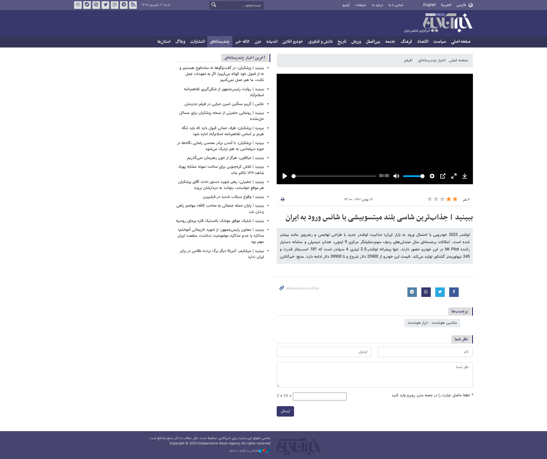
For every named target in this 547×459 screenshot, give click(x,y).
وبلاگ (180, 41)
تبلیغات (360, 5)
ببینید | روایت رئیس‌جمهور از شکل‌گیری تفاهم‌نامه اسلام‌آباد (224, 92)
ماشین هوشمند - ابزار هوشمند (432, 323)
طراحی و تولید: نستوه (244, 450)
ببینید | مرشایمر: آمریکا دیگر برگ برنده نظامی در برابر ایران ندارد (222, 254)
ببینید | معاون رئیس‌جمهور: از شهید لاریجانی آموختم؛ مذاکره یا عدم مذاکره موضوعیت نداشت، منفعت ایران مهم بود (221, 236)
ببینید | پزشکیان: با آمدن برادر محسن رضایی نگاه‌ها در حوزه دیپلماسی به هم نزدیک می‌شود (220, 146)
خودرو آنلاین (292, 41)
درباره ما (377, 5)
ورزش (356, 41)
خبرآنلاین (438, 23)
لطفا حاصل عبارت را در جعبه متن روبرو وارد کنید (432, 396)
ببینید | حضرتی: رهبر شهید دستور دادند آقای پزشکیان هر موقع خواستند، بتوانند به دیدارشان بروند (221, 185)
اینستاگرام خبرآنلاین (114, 5)
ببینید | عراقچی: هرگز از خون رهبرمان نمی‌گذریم (225, 158)
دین (258, 41)
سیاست (439, 41)
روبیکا (78, 5)
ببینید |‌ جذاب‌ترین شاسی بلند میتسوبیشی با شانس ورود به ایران (379, 217)
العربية (446, 5)
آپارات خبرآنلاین (96, 5)
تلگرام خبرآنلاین (124, 5)
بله (87, 5)
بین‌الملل (373, 41)
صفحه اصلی (460, 41)
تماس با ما (395, 5)
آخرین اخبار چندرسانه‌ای (244, 57)
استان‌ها (163, 41)
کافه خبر (242, 41)
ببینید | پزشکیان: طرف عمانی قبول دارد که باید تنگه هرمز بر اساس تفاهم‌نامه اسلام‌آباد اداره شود (223, 131)
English (429, 5)
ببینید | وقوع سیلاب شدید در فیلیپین (233, 197)
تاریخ (342, 41)
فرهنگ (406, 41)
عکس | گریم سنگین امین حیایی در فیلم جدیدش (224, 104)
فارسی (461, 5)
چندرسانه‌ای (220, 41)
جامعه (390, 41)
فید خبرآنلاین (133, 5)
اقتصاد (422, 41)
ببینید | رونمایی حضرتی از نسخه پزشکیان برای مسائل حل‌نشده (221, 116)
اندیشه (271, 41)
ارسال (285, 411)
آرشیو (346, 5)
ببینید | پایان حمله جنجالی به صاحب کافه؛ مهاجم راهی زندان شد (220, 209)
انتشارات (197, 41)
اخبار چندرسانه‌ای (431, 60)
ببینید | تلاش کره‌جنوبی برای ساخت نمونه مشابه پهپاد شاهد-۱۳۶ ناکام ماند (221, 170)
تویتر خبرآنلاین (105, 5)
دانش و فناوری (320, 41)
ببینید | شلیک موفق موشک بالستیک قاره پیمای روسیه (220, 221)
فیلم (408, 60)
